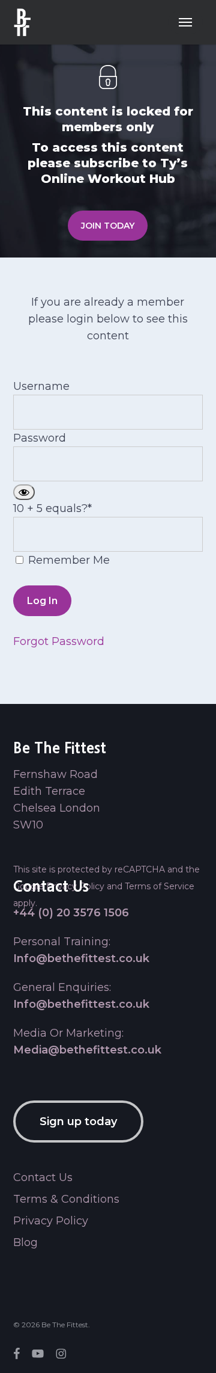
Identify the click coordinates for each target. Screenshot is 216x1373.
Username (41, 386)
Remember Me (67, 560)
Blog (25, 1242)
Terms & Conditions (66, 1199)
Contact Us (43, 1177)
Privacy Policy (50, 1220)
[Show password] (24, 492)
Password (39, 438)
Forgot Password (58, 641)
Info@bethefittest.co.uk (81, 958)
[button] (185, 22)
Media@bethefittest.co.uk (87, 1050)
